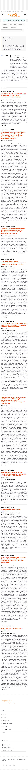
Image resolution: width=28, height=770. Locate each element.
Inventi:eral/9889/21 (7, 555)
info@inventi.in (19, 11)
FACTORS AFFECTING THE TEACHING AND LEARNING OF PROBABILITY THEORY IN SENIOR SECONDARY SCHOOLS (14, 325)
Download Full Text (11, 100)
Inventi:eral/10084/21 (8, 259)
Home (5, 24)
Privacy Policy (6, 720)
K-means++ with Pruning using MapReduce (10, 510)
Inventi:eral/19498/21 (8, 507)
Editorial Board (12, 24)
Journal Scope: (14, 56)
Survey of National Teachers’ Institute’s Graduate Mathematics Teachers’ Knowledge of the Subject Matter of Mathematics (13, 560)
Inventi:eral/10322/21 (8, 626)
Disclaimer (5, 726)
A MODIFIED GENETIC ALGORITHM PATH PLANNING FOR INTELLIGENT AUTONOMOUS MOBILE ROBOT (13, 95)
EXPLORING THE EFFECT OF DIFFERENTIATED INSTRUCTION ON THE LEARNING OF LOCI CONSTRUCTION (13, 263)
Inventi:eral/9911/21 (7, 130)
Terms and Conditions (8, 723)
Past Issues (5, 27)
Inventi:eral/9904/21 (7, 395)
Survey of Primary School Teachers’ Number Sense (12, 629)
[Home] (8, 703)
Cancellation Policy (7, 729)
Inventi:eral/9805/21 (7, 92)
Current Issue (21, 24)
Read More (4, 125)
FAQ (4, 732)
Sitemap (5, 717)
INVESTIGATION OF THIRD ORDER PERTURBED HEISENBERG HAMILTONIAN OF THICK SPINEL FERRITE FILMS (13, 474)
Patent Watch (13, 27)
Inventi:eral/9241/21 (7, 470)
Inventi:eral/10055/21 (8, 321)
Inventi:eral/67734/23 (8, 226)
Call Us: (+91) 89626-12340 (8, 11)
